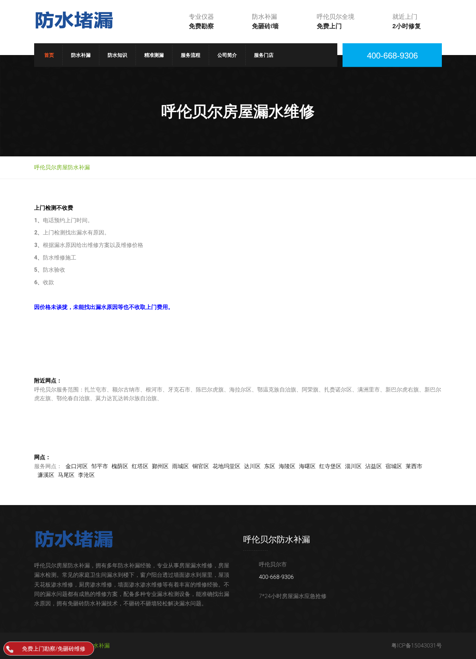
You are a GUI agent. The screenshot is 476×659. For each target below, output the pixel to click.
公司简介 (227, 55)
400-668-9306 (276, 577)
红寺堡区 (330, 466)
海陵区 (287, 466)
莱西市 (414, 466)
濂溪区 (46, 475)
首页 (49, 55)
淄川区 (353, 466)
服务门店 (264, 55)
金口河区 (77, 466)
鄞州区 (160, 466)
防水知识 (117, 55)
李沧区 (86, 475)
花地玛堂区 (226, 466)
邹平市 (99, 466)
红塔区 (140, 466)
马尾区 (66, 475)
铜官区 (200, 466)
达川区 (252, 466)
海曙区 (307, 466)
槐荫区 (120, 466)
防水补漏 (81, 55)
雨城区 (180, 466)
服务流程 (190, 55)
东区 (269, 466)
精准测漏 (154, 55)
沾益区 (373, 466)
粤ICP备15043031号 (416, 645)
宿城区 (393, 466)
